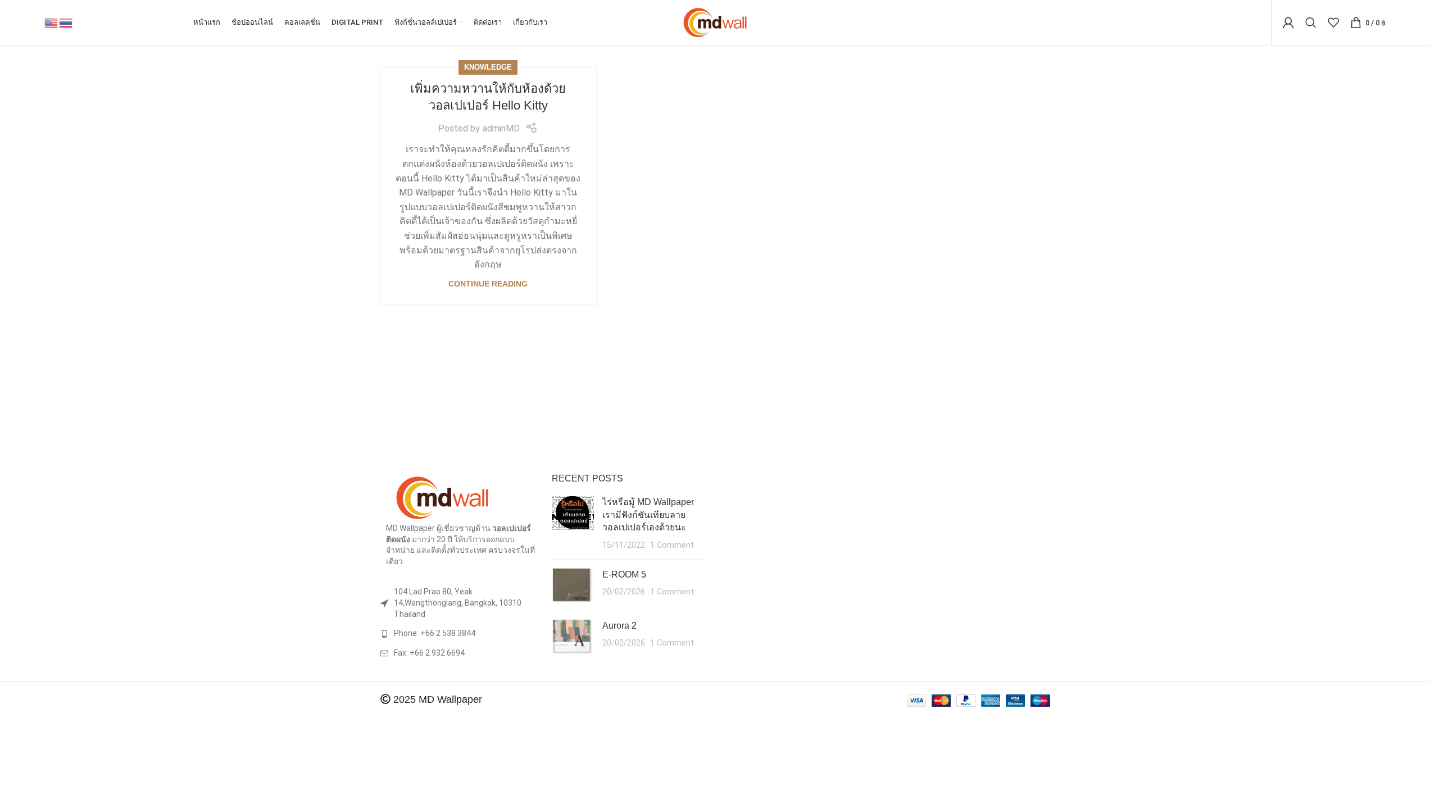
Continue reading (488, 283)
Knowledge (488, 67)
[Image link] (442, 497)
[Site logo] (715, 21)
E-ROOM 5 (624, 574)
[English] (51, 22)
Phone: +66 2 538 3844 (434, 633)
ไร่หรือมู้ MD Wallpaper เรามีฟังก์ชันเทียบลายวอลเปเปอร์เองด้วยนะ (648, 514)
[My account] (1288, 22)
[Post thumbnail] (573, 523)
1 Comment (672, 545)
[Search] (1311, 22)
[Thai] (66, 22)
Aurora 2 (619, 625)
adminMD (501, 128)
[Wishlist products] (1333, 22)
